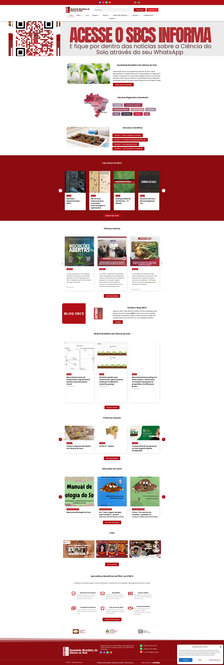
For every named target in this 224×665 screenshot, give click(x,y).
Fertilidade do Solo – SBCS (123, 200)
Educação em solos (72, 509)
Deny (200, 660)
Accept (185, 660)
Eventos (95, 15)
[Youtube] (109, 2)
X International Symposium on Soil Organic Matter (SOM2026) (78, 448)
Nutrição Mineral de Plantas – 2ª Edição (74, 201)
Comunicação (148, 15)
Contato (112, 18)
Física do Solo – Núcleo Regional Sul (147, 201)
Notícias (69, 269)
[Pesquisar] (132, 10)
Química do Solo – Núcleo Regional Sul (99, 201)
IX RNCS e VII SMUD (140, 446)
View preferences (214, 660)
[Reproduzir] (78, 549)
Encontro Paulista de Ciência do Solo (108, 447)
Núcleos (135, 15)
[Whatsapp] (106, 2)
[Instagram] (103, 2)
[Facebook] (100, 2)
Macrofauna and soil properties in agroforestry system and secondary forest (78, 380)
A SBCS (78, 15)
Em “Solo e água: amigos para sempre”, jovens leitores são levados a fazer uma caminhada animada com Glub (78, 516)
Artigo (69, 374)
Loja (87, 15)
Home (71, 15)
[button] (220, 647)
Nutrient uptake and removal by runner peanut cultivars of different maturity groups (111, 380)
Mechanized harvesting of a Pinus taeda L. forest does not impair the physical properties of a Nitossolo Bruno (144, 381)
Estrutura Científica (120, 15)
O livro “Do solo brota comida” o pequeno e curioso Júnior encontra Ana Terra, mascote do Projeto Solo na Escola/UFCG (112, 516)
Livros (68, 195)
